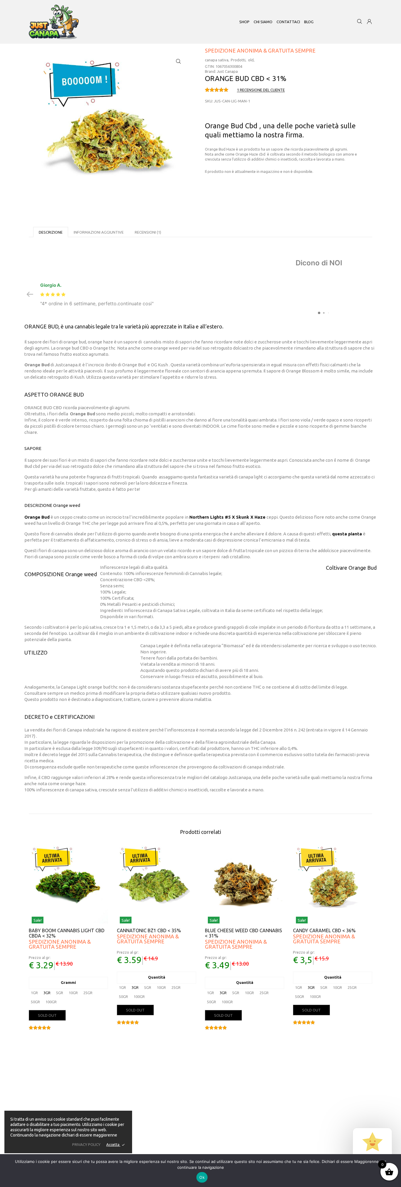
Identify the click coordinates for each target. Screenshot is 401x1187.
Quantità (156, 977)
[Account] (369, 22)
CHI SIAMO (263, 22)
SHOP (244, 22)
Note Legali (185, 1107)
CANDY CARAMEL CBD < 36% (324, 930)
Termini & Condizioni (193, 1128)
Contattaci (184, 1094)
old (251, 60)
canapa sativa (216, 60)
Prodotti (238, 60)
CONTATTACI (288, 22)
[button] (178, 61)
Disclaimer (184, 1087)
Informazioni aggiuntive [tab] (99, 232)
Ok (202, 1177)
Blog (309, 22)
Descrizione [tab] (51, 232)
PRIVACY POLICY (86, 1144)
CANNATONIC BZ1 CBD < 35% (149, 930)
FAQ (179, 1100)
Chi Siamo (184, 1080)
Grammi (68, 982)
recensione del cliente (261, 90)
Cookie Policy (187, 1135)
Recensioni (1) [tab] (148, 232)
